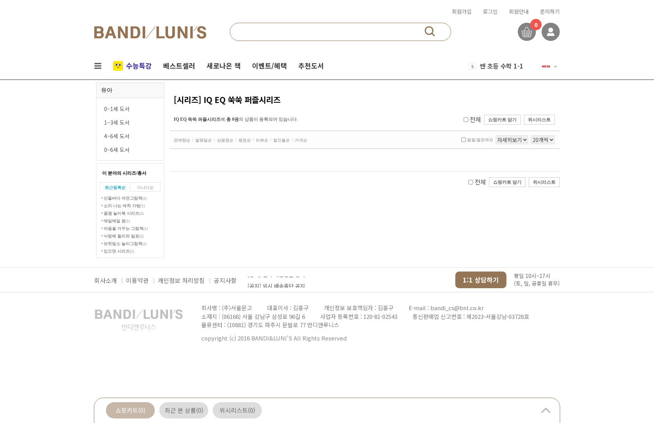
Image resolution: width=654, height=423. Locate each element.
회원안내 (519, 11)
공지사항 (225, 280)
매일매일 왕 (117, 221)
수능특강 (139, 65)
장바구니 (527, 32)
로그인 (490, 11)
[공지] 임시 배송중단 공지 (276, 280)
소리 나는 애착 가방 (124, 205)
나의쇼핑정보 (551, 32)
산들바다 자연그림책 (125, 198)
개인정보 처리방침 (181, 280)
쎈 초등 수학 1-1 (501, 65)
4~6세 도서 (116, 136)
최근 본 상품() (184, 410)
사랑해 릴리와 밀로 (123, 236)
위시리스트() (237, 410)
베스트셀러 (179, 65)
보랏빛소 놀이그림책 (125, 243)
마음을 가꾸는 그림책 (126, 228)
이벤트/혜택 (269, 65)
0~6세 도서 (116, 149)
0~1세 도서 (116, 108)
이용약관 (137, 280)
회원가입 (462, 11)
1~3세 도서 (116, 122)
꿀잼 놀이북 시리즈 (123, 213)
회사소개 (105, 280)
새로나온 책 (224, 65)
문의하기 (550, 11)
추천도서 (311, 65)
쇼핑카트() (130, 410)
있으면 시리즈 (119, 251)
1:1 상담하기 (481, 279)
